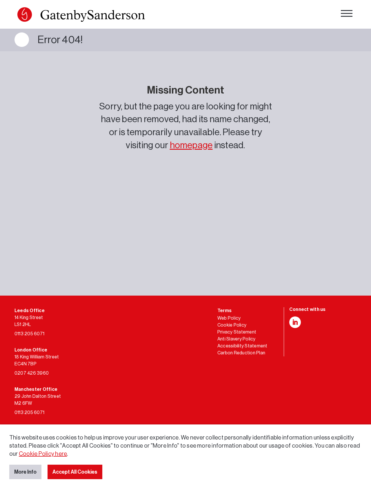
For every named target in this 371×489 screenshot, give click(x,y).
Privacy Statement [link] (236, 332)
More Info (25, 472)
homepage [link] (191, 145)
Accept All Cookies (74, 472)
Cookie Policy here (43, 454)
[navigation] (346, 14)
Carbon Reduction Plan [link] (241, 353)
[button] (24, 14)
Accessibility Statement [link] (242, 346)
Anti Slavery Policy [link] (236, 339)
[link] (81, 15)
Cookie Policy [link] (231, 325)
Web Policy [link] (229, 318)
